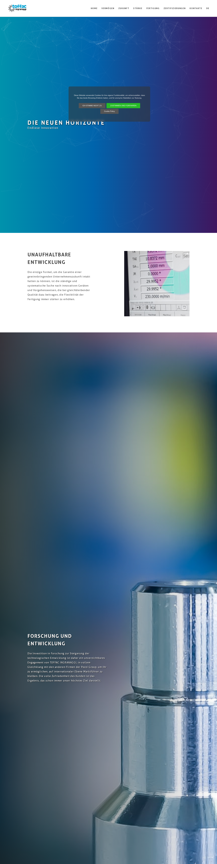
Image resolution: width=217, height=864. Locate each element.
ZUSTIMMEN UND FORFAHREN (123, 106)
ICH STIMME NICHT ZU (92, 106)
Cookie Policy (109, 111)
